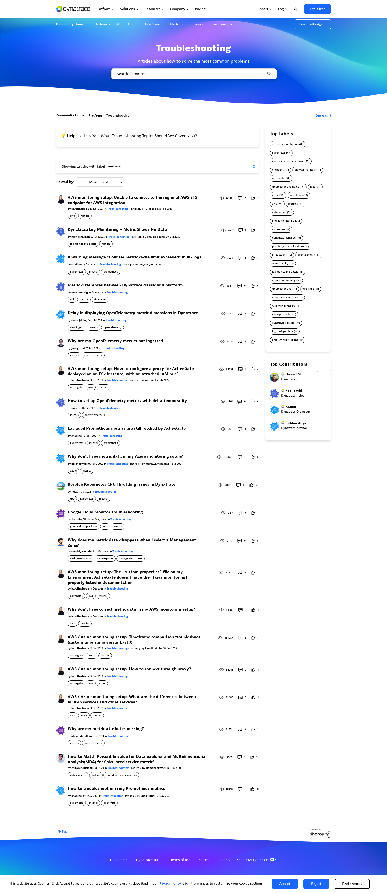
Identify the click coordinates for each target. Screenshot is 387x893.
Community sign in (312, 24)
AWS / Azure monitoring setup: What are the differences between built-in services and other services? (132, 699)
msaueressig (79, 292)
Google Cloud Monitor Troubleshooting (105, 512)
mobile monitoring (283, 220)
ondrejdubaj (79, 320)
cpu (72, 498)
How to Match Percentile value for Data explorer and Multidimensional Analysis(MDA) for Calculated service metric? (137, 759)
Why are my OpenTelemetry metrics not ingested (115, 341)
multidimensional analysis (121, 775)
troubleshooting (282, 289)
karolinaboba (80, 209)
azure (73, 470)
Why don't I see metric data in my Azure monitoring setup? (125, 456)
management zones (130, 558)
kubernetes (76, 271)
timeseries (100, 299)
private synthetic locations (288, 246)
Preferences (352, 884)
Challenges (177, 24)
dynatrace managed (284, 237)
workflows (296, 195)
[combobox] (193, 73)
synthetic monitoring (284, 144)
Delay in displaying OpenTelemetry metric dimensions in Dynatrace (133, 313)
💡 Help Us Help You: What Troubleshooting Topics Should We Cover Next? (129, 136)
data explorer (105, 558)
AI (117, 24)
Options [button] (322, 116)
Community (220, 24)
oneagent (278, 169)
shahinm (77, 264)
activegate (76, 387)
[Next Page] (327, 368)
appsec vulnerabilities (285, 297)
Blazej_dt (152, 209)
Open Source (152, 24)
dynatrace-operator (283, 323)
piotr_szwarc (79, 464)
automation (279, 212)
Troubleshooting (118, 209)
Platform (100, 24)
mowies (76, 408)
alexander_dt (80, 736)
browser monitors (305, 169)
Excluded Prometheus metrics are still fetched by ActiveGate (127, 428)
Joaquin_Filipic (81, 519)
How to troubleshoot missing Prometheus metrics (116, 788)
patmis (150, 380)
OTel (131, 24)
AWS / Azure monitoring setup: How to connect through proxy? (129, 669)
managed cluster (282, 314)
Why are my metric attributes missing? (106, 728)
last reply (136, 209)
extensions (278, 229)
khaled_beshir (156, 237)
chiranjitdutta (80, 768)
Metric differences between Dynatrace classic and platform (125, 285)
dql (72, 299)
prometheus (110, 271)
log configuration (282, 331)
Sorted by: (65, 182)
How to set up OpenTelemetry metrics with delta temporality (127, 400)
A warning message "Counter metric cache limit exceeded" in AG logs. (135, 257)
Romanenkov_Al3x (158, 768)
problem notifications (285, 340)
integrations (279, 254)
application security (283, 280)
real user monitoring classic (288, 161)
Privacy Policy (170, 883)
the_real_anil (146, 264)
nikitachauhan (80, 237)
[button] (285, 884)
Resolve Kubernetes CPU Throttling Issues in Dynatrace (121, 484)
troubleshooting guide (285, 186)
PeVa (74, 492)
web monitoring (281, 306)
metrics (85, 216)
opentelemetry (112, 327)
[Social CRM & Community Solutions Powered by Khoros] (320, 833)
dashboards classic (81, 558)
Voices (198, 24)
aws (72, 216)
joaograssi (78, 348)
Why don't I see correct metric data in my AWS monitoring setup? (131, 609)
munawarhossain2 (158, 464)
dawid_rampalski (83, 551)
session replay (280, 263)
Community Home (70, 24)
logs (105, 526)
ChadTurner (148, 796)
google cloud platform (83, 526)
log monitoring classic (83, 244)
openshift (109, 803)
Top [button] (64, 831)
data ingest (77, 327)
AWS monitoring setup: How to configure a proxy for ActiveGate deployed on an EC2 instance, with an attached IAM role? (131, 371)
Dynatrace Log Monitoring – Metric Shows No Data (117, 229)
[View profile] (60, 199)
